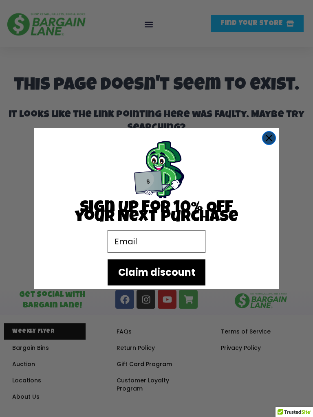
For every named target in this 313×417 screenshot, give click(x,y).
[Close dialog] (269, 138)
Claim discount (156, 272)
